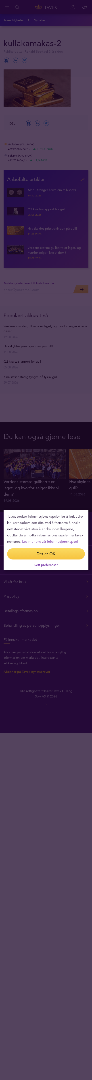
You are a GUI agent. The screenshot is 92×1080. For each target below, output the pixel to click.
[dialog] (46, 540)
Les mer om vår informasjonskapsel (50, 541)
